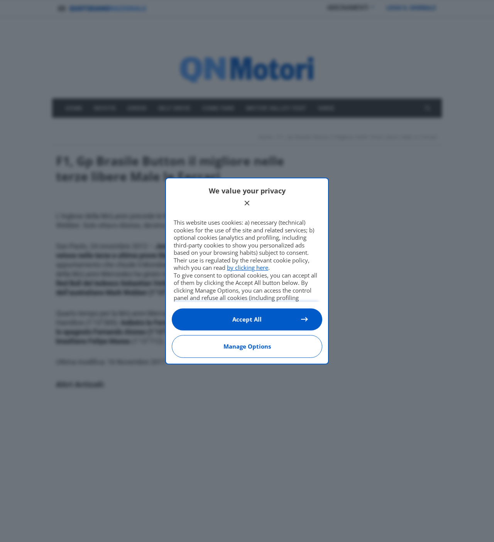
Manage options (247, 346)
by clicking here (247, 267)
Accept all (247, 319)
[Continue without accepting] (247, 203)
